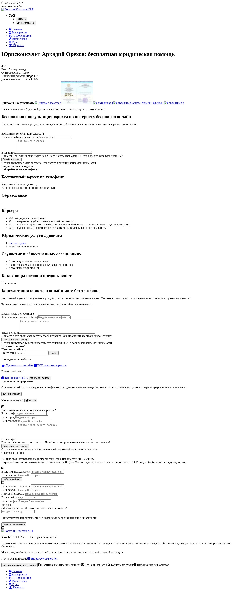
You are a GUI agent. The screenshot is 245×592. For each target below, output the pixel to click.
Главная (17, 29)
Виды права (19, 38)
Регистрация (27, 23)
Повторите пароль (12, 493)
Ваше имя (7, 413)
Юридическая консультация (20, 565)
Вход (23, 19)
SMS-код (34, 506)
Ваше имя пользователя (15, 471)
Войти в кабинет (11, 479)
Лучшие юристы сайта (19, 365)
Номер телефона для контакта (19, 136)
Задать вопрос (41, 378)
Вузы (15, 42)
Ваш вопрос (8, 152)
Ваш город (8, 417)
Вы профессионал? (16, 377)
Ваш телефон (9, 420)
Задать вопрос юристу (15, 339)
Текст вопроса (10, 332)
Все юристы (19, 32)
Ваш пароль (8, 475)
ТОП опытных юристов (52, 365)
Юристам (18, 45)
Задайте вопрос (11, 159)
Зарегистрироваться (14, 524)
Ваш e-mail (8, 497)
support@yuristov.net (43, 558)
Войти (32, 400)
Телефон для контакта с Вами (19, 317)
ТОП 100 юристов (20, 35)
